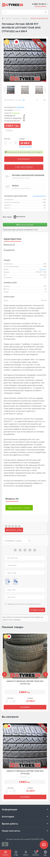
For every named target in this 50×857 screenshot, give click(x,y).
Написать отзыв (15, 530)
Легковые (16, 18)
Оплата (15, 185)
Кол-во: (7, 139)
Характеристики (12, 238)
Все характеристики (39, 196)
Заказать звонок (40, 6)
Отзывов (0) (9, 250)
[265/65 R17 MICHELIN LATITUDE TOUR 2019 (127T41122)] (25, 656)
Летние (25, 18)
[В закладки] (45, 645)
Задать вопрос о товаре (19, 507)
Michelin (20, 107)
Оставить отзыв (37, 610)
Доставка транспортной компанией (28, 175)
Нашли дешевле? (25, 147)
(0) (24, 100)
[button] (40, 4)
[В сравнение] (45, 650)
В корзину (24, 159)
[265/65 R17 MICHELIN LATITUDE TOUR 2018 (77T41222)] (25, 745)
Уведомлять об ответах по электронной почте (24, 604)
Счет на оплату (24, 167)
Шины (8, 18)
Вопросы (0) (9, 244)
